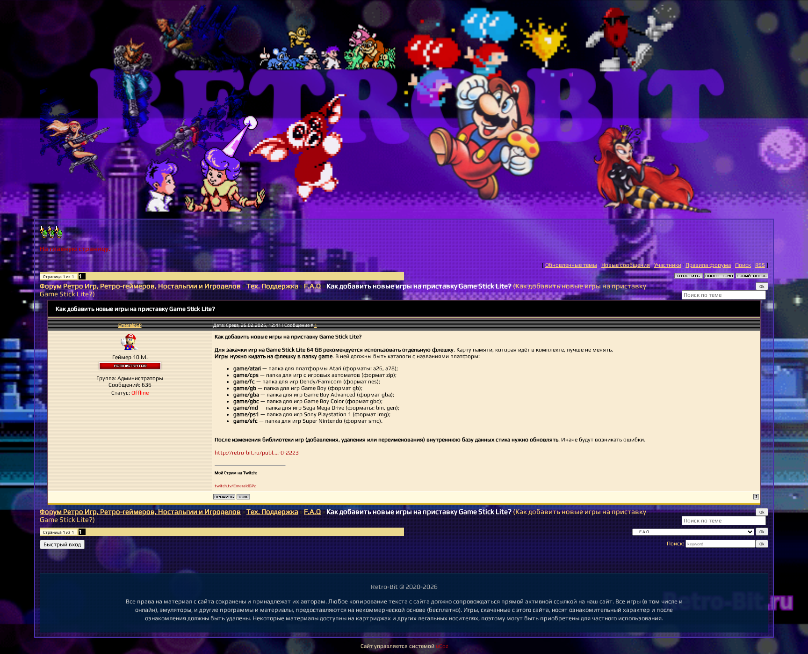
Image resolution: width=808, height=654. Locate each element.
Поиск (743, 265)
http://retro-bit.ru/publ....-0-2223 (257, 452)
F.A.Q (312, 286)
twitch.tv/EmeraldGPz (235, 485)
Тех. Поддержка (272, 286)
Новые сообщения (625, 265)
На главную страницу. (75, 248)
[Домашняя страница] (243, 497)
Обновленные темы (571, 265)
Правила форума (708, 265)
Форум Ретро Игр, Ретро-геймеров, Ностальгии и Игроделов (140, 286)
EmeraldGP (130, 325)
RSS (760, 265)
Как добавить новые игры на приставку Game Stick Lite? (419, 286)
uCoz (442, 646)
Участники (667, 265)
